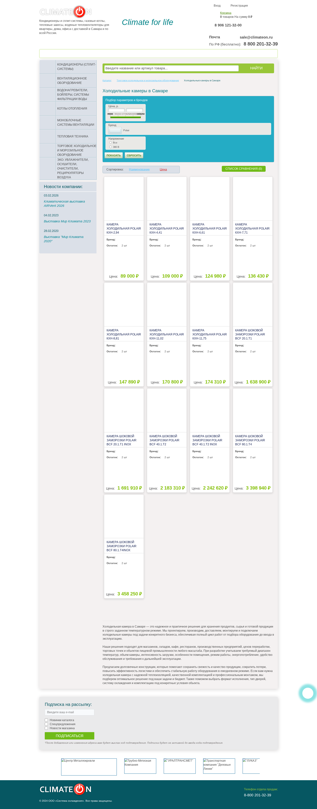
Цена (163, 169)
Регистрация (239, 5)
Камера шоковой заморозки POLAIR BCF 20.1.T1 (250, 334)
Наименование (139, 169)
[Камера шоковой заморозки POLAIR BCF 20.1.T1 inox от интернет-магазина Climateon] (124, 410)
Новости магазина (62, 728)
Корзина (225, 12)
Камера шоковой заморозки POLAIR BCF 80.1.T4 (250, 440)
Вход (217, 5)
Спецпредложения (62, 724)
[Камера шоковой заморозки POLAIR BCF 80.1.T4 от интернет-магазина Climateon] (252, 410)
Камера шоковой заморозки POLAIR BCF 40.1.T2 (164, 440)
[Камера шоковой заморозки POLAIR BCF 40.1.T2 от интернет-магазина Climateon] (167, 410)
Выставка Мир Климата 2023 (67, 221)
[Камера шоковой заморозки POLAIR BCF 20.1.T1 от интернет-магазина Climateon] (252, 304)
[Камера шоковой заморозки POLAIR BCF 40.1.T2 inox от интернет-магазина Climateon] (209, 410)
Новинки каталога (62, 720)
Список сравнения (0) (243, 168)
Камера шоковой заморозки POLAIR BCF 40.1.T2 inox (207, 440)
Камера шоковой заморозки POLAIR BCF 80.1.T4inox (121, 546)
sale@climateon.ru (256, 37)
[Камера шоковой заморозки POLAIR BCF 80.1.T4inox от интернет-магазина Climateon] (124, 516)
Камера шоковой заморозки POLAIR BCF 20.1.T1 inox (121, 440)
